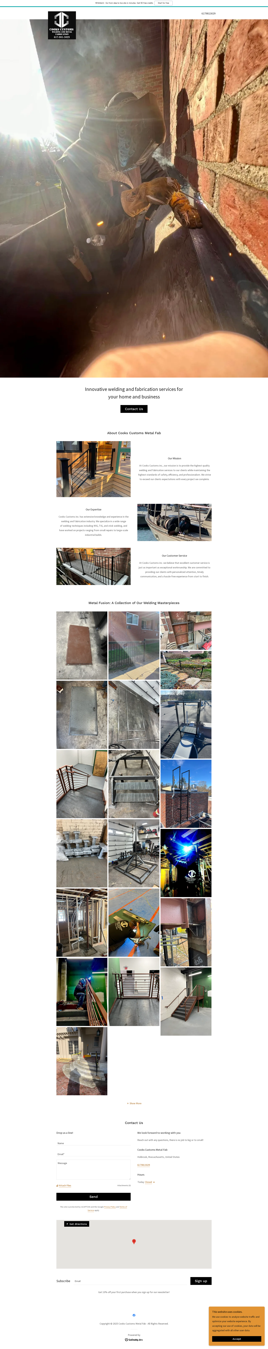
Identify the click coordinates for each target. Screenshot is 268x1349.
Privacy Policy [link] (110, 1207)
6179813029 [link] (209, 13)
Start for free (163, 3)
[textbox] (93, 1141)
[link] (62, 12)
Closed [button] (148, 1182)
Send (93, 1197)
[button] (134, 1103)
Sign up (201, 1281)
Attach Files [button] (65, 1185)
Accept (237, 1339)
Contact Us (134, 409)
